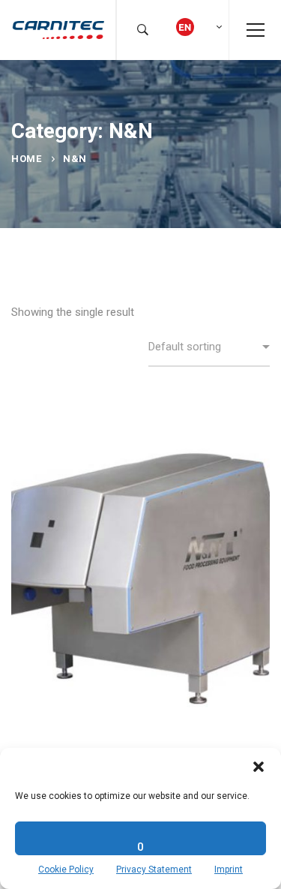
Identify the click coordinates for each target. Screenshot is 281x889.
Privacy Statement (154, 869)
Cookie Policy (66, 869)
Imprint (228, 869)
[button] (258, 766)
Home (26, 158)
